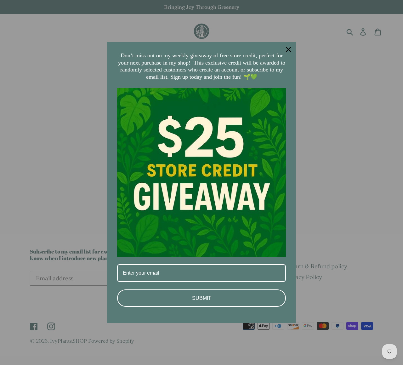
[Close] (288, 49)
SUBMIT (201, 298)
